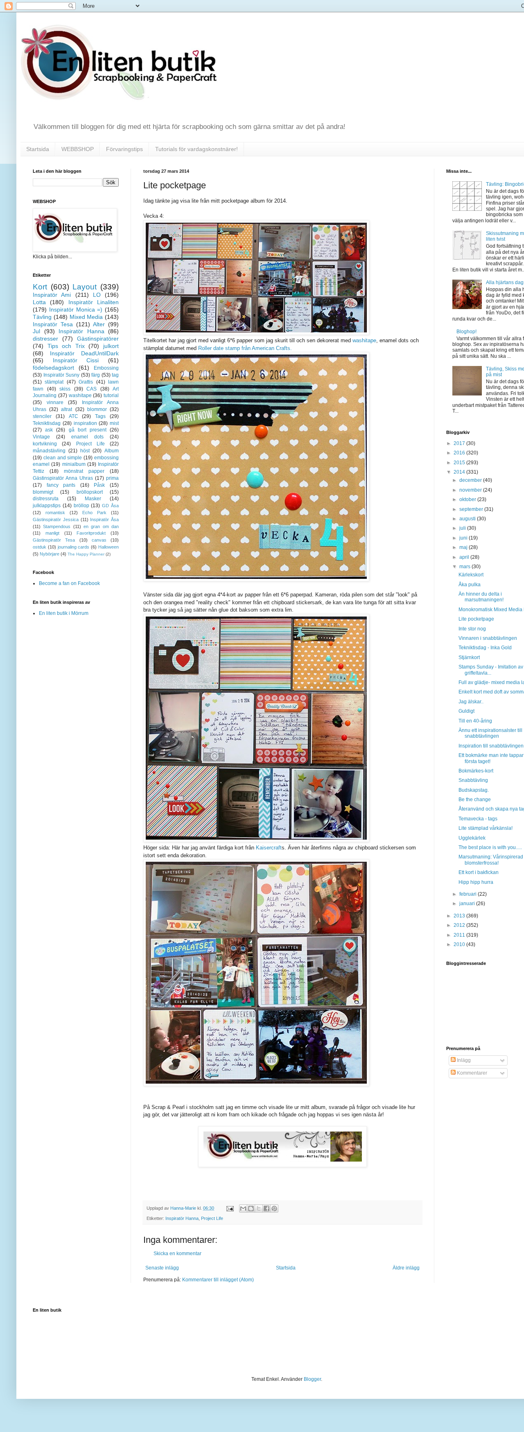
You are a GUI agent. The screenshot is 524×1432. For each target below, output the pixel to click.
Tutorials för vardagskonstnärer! (196, 149)
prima (112, 478)
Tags (100, 416)
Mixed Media (86, 317)
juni (464, 538)
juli (463, 528)
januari (467, 903)
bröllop (81, 505)
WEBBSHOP (77, 149)
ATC (73, 416)
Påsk (99, 485)
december (471, 480)
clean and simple (62, 458)
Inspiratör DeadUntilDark (84, 353)
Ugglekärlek (472, 838)
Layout (84, 286)
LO (97, 294)
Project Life (212, 1218)
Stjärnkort (469, 657)
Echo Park (94, 512)
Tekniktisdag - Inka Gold (485, 647)
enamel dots (87, 437)
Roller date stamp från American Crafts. (245, 348)
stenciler (42, 416)
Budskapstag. (473, 790)
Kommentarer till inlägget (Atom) (218, 1280)
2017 (460, 443)
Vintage (41, 437)
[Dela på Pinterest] (274, 1208)
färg (95, 375)
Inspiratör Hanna (182, 1218)
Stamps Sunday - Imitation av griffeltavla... (490, 669)
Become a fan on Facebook (69, 583)
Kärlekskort (470, 575)
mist (114, 423)
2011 (460, 935)
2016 (460, 453)
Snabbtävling (473, 780)
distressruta (46, 498)
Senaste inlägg (162, 1268)
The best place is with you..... (490, 847)
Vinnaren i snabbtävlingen (487, 638)
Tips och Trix (66, 346)
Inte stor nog (472, 629)
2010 (460, 944)
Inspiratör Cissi (76, 360)
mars (465, 566)
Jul (36, 331)
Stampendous (56, 526)
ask (49, 430)
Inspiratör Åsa (104, 519)
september (471, 509)
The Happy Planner (86, 554)
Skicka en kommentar (177, 1253)
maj (464, 547)
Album (111, 451)
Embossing (106, 368)
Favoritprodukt (91, 533)
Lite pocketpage (476, 619)
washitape (364, 340)
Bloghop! (466, 331)
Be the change (474, 799)
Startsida (37, 149)
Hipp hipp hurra (475, 882)
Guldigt (466, 711)
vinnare (55, 402)
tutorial (111, 395)
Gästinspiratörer (98, 338)
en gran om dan (101, 526)
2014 (460, 472)
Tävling (42, 317)
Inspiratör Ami (52, 294)
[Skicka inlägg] (229, 1208)
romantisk (55, 512)
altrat (66, 409)
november (471, 490)
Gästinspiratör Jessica (56, 519)
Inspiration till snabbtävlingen (491, 746)
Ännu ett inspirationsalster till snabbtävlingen (490, 733)
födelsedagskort (53, 367)
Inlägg (463, 1060)
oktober (468, 499)
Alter (99, 324)
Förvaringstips (124, 149)
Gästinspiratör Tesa (54, 540)
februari (468, 894)
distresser (45, 338)
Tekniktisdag (47, 423)
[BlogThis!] (251, 1208)
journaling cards (74, 546)
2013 (460, 916)
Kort (40, 286)
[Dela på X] (259, 1208)
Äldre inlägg (406, 1268)
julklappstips (47, 505)
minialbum (74, 464)
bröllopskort (90, 492)
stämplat (54, 382)
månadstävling (49, 451)
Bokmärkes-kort (475, 771)
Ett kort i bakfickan (478, 872)
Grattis (86, 382)
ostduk (39, 546)
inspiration (85, 423)
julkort (111, 346)
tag (115, 375)
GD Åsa (110, 505)
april (464, 557)
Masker (93, 498)
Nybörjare (49, 553)
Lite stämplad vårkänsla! (485, 828)
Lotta (39, 302)
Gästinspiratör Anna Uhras (63, 478)
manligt (52, 533)
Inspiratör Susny (61, 375)
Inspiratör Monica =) (76, 309)
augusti (468, 519)
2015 (460, 462)
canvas (99, 540)
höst (85, 451)
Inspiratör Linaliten (93, 302)
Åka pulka (469, 584)
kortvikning (45, 444)
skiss (64, 389)
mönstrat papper (84, 471)
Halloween (108, 546)
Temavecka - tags (477, 819)
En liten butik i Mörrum (63, 613)
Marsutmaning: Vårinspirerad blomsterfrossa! (490, 859)
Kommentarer (471, 1073)
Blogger (312, 1379)
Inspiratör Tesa (53, 324)
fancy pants (61, 485)
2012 (460, 925)
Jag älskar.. (470, 702)
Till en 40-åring (475, 721)
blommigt (43, 492)
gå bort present (87, 430)
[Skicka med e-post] (243, 1208)
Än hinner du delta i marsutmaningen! (481, 597)
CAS (91, 389)
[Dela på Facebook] (266, 1208)
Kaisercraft (269, 848)
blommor (97, 409)
